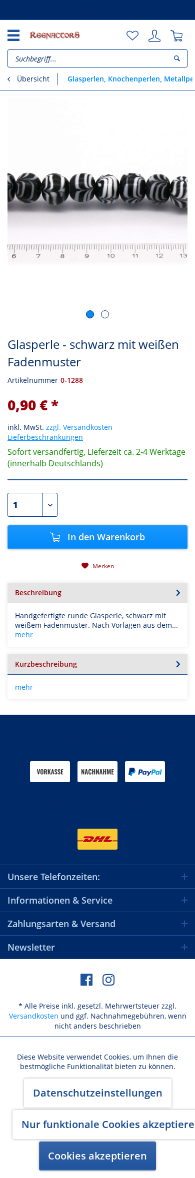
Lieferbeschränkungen (45, 437)
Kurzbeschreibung (46, 664)
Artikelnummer (33, 380)
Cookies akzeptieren (97, 1156)
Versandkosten (33, 1016)
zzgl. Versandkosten (79, 427)
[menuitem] (133, 35)
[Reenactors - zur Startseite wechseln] (55, 35)
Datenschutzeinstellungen (97, 1093)
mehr (24, 634)
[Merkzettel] (133, 35)
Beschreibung (38, 592)
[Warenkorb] (177, 35)
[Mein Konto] (155, 35)
